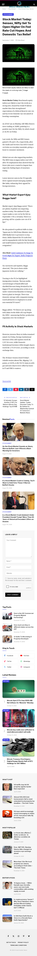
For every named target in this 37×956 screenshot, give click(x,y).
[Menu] (3, 4)
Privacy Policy (23, 942)
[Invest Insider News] (19, 4)
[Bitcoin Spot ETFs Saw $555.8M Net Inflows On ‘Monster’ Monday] (18, 689)
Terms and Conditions (18, 945)
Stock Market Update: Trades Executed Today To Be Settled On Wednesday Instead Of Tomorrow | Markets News (27, 406)
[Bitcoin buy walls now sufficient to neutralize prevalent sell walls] (18, 718)
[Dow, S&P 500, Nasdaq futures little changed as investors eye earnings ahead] (7, 849)
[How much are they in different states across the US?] (7, 627)
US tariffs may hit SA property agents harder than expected (22, 787)
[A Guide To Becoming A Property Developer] (7, 639)
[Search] (34, 4)
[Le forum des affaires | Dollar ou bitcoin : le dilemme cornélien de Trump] (7, 835)
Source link (6, 381)
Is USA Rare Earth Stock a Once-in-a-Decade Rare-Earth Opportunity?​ (23, 918)
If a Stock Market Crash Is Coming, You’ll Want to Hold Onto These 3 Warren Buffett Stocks (18, 483)
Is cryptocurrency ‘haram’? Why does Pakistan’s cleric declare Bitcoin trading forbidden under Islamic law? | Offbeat (24, 903)
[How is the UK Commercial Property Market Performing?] (7, 615)
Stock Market (8, 14)
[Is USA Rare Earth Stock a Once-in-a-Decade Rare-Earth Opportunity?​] (7, 918)
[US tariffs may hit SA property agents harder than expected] (7, 787)
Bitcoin (5, 681)
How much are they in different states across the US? (24, 627)
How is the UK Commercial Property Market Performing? (23, 615)
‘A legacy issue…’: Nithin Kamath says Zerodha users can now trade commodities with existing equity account (23, 887)
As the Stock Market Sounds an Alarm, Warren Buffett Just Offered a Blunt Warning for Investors (17, 448)
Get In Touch (11, 942)
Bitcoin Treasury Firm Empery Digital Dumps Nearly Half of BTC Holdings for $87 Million (20, 761)
